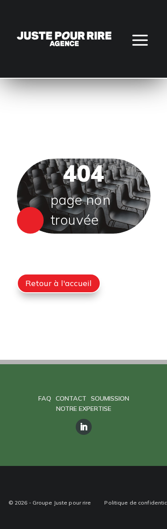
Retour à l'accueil (58, 283)
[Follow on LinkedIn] (84, 427)
